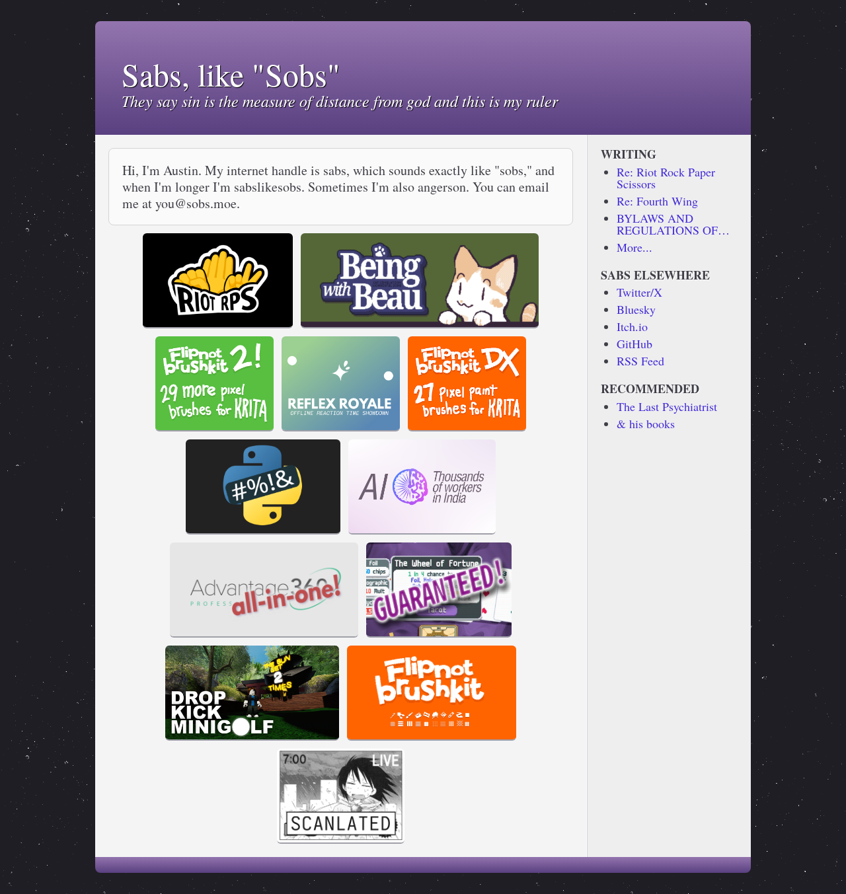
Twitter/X (639, 292)
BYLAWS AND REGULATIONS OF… (673, 224)
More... (634, 247)
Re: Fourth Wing (657, 201)
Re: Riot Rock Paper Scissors (666, 178)
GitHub (634, 344)
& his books (646, 423)
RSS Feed (640, 361)
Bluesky (636, 309)
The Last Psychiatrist (667, 406)
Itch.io (632, 326)
